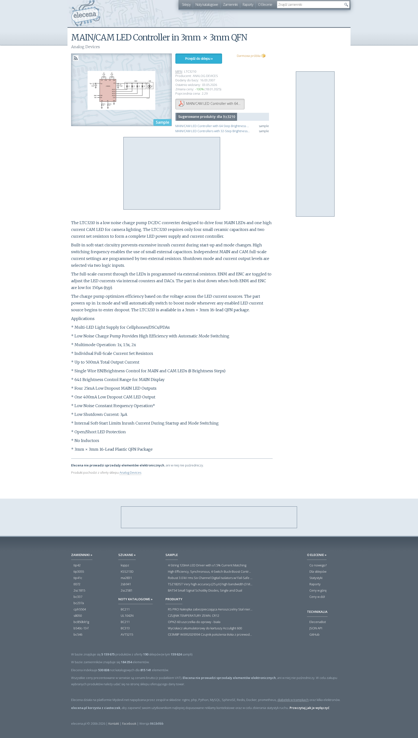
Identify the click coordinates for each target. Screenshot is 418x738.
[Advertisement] (172, 173)
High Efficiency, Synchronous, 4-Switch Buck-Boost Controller (210, 572)
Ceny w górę (318, 591)
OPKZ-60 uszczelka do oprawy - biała (194, 622)
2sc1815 (79, 591)
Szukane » (127, 555)
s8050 (78, 616)
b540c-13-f (81, 628)
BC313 (125, 628)
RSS (76, 58)
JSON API (315, 628)
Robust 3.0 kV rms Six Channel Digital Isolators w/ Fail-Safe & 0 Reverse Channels (210, 578)
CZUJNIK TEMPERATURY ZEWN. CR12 (193, 616)
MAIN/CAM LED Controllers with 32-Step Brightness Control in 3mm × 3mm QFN (212, 131)
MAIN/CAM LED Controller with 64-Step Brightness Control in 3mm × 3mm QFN (212, 126)
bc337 (78, 597)
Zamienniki (230, 4)
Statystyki (315, 578)
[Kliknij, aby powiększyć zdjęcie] (121, 90)
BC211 (125, 609)
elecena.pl (85, 13)
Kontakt (113, 723)
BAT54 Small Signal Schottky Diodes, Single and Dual (205, 591)
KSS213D (127, 572)
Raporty (248, 4)
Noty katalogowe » (135, 599)
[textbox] (309, 4)
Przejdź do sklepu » (199, 58)
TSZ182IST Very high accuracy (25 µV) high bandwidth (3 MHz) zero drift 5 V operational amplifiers (210, 584)
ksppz (125, 565)
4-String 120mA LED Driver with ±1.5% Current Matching (207, 565)
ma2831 (126, 578)
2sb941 (126, 584)
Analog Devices (130, 472)
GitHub (314, 635)
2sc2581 (126, 591)
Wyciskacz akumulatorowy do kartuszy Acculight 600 (205, 628)
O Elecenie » (317, 555)
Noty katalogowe (206, 4)
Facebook (129, 723)
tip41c (78, 578)
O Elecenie (265, 4)
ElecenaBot (317, 622)
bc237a (79, 603)
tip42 (77, 565)
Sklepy (186, 4)
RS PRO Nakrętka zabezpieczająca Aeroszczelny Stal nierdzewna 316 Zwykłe (210, 609)
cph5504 (80, 609)
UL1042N (127, 616)
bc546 (78, 635)
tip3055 (79, 572)
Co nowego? (318, 565)
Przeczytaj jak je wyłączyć (309, 708)
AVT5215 (127, 635)
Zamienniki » (81, 555)
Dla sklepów (317, 572)
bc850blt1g (81, 622)
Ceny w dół (317, 597)
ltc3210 (229, 116)
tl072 (77, 584)
